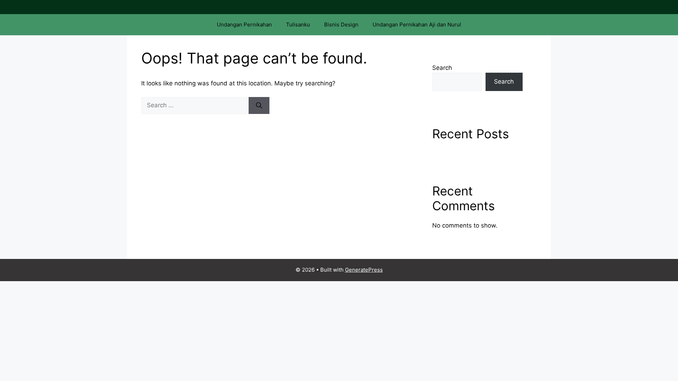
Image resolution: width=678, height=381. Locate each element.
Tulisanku (298, 24)
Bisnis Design (341, 24)
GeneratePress (364, 269)
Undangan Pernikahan (244, 24)
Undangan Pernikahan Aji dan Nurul (417, 24)
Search (442, 67)
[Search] (259, 105)
